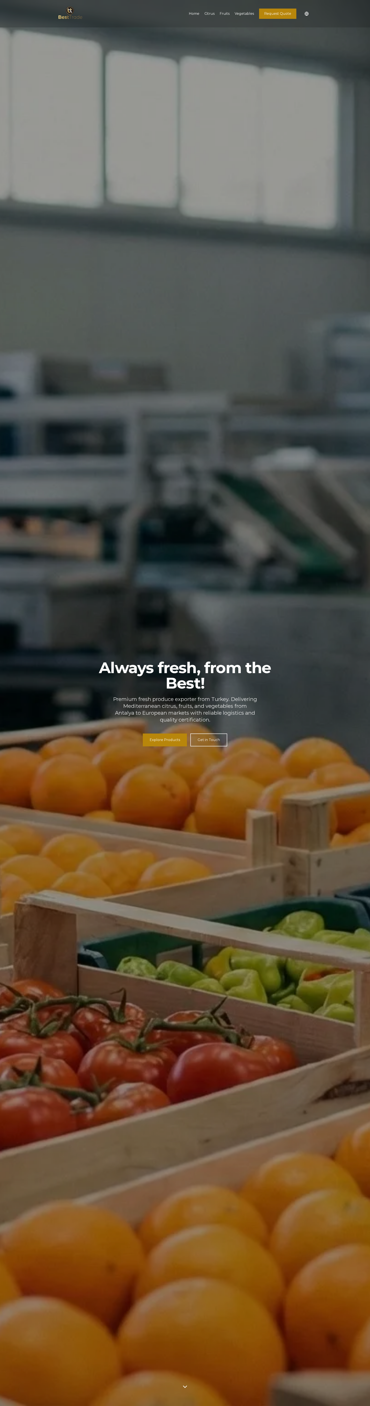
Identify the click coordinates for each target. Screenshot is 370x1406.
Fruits (225, 14)
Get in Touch (209, 740)
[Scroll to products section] (185, 1387)
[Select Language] (306, 14)
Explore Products (165, 740)
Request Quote (277, 14)
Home (194, 14)
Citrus (209, 14)
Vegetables (244, 14)
